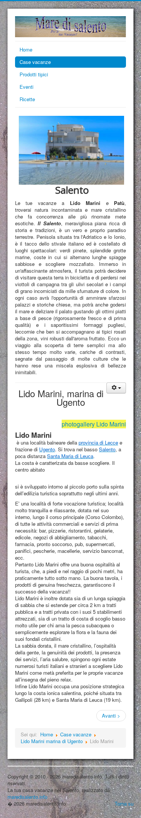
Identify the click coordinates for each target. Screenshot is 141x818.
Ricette (27, 99)
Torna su (124, 803)
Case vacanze (35, 61)
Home (26, 49)
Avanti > (111, 715)
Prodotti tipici (34, 74)
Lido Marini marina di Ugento (52, 741)
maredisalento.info (27, 796)
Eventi (26, 86)
